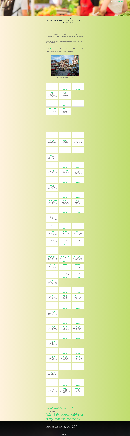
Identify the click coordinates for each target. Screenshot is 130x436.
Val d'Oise (80, 418)
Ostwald (77, 200)
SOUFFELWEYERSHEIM (52, 256)
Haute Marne (52, 416)
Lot (72, 415)
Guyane (54, 419)
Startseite (112, 1)
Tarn (70, 417)
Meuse (64, 416)
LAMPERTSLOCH (65, 170)
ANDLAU (52, 83)
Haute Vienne (50, 418)
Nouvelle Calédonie (54, 420)
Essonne (64, 418)
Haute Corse (72, 413)
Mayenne (56, 416)
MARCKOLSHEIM (52, 177)
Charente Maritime (59, 413)
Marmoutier (65, 177)
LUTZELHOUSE (77, 170)
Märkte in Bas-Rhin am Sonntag (65, 408)
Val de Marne (76, 418)
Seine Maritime (54, 417)
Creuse (47, 414)
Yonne (56, 418)
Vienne (47, 418)
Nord (71, 416)
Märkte (115, 1)
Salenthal (65, 224)
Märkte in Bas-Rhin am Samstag (56, 408)
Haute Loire (62, 415)
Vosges (53, 418)
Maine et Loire (81, 415)
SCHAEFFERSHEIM (52, 239)
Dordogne (50, 414)
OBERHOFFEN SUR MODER (52, 200)
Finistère (63, 414)
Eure (57, 414)
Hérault (76, 414)
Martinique (51, 419)
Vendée (82, 417)
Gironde (74, 414)
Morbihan (58, 420)
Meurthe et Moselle (60, 416)
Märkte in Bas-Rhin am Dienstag (59, 407)
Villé (52, 388)
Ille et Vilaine (79, 414)
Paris (50, 417)
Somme (68, 417)
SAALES (52, 224)
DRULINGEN (65, 132)
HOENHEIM (65, 162)
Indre (82, 414)
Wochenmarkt (55, 22)
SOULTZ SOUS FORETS (78, 256)
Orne (74, 416)
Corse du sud (68, 413)
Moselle (67, 416)
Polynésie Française (48, 420)
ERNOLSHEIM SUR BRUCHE (52, 147)
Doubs (52, 414)
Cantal (53, 413)
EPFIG (78, 140)
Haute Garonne (68, 414)
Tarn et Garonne (73, 417)
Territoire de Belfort (59, 418)
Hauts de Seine (67, 418)
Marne (49, 416)
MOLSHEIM (52, 185)
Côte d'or (76, 413)
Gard (65, 414)
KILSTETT (52, 170)
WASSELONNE (65, 388)
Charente (55, 413)
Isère (50, 415)
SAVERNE (52, 231)
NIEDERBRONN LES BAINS (77, 192)
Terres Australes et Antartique (72, 419)
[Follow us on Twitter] (72, 427)
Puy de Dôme (81, 416)
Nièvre (69, 416)
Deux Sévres (65, 417)
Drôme (55, 414)
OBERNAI (65, 200)
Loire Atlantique (67, 415)
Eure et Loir (59, 414)
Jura (52, 415)
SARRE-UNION (77, 224)
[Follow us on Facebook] (74, 427)
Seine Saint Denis (72, 418)
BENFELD (78, 83)
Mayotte (67, 419)
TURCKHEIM (65, 379)
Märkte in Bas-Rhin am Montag (50, 407)
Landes (54, 415)
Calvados (50, 413)
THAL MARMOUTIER (52, 379)
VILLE (78, 379)
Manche (47, 416)
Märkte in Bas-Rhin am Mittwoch (67, 407)
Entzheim (65, 140)
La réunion (57, 419)
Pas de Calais (77, 416)
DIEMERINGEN (52, 132)
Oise (72, 416)
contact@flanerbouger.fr (120, 1)
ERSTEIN (65, 147)
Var (76, 417)
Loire (60, 415)
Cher (63, 413)
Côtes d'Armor (79, 413)
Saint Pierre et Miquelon (62, 419)
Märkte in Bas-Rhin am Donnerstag (76, 407)
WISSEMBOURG (52, 397)
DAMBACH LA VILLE (52, 108)
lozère (78, 415)
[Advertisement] (65, 28)
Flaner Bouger (52, 48)
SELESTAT (65, 239)
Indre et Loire (48, 415)
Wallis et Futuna (79, 419)
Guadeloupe (47, 419)
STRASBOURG (52, 264)
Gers (71, 414)
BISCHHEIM (65, 92)
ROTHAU (52, 215)
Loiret (70, 415)
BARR (65, 83)
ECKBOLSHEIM (52, 140)
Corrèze (65, 413)
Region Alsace (60, 22)
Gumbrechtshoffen (78, 147)
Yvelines (62, 417)
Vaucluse (79, 417)
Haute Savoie (48, 417)
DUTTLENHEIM (77, 132)
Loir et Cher (57, 415)
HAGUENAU (52, 155)
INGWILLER (78, 162)
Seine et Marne (58, 417)
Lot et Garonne (75, 415)
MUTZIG (65, 192)
